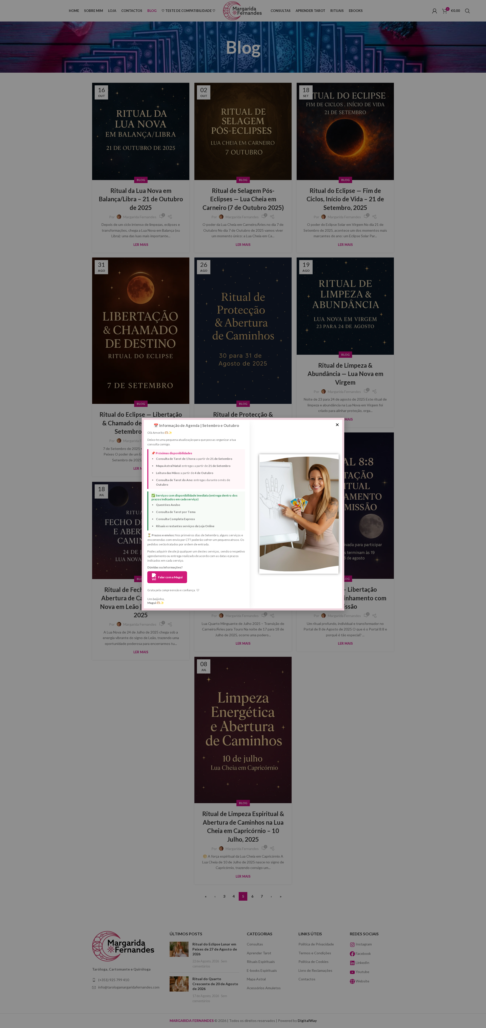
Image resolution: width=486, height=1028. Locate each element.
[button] (337, 425)
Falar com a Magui (170, 577)
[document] (243, 514)
